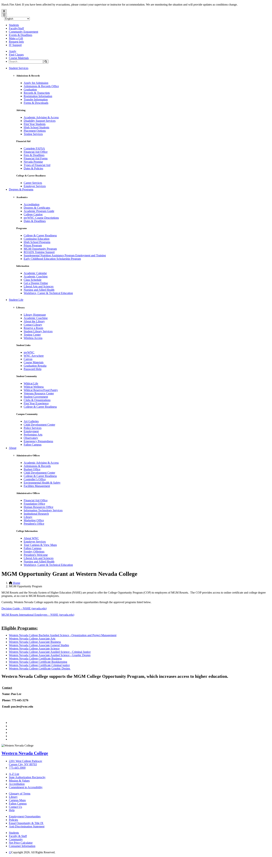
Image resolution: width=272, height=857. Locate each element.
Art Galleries (31, 421)
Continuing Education (36, 238)
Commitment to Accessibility (26, 787)
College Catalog (33, 214)
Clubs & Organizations (37, 400)
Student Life (16, 299)
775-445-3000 (17, 767)
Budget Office (32, 469)
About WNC (31, 538)
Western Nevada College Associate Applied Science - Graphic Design (49, 655)
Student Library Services (38, 331)
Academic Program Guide (39, 211)
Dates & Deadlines (35, 221)
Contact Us (15, 806)
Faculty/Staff (16, 28)
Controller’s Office (35, 479)
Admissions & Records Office (41, 86)
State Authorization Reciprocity (27, 777)
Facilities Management (37, 486)
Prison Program (33, 245)
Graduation (30, 89)
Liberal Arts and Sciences (38, 286)
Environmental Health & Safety (42, 482)
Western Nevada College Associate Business (35, 641)
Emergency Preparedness (38, 441)
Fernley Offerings (34, 551)
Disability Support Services (40, 120)
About (12, 447)
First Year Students (35, 124)
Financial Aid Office (36, 151)
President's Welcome (36, 554)
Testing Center (32, 334)
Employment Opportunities (25, 816)
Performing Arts (33, 434)
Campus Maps (17, 800)
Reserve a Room (33, 328)
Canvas (28, 359)
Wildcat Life (31, 383)
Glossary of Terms (19, 793)
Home (16, 583)
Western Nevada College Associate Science (34, 648)
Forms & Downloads (36, 102)
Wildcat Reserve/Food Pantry (41, 390)
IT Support (15, 45)
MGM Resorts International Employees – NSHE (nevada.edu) (37, 614)
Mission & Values (19, 780)
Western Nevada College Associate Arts (32, 638)
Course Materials (19, 57)
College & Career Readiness (40, 235)
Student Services (18, 68)
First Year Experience (36, 403)
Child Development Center (39, 424)
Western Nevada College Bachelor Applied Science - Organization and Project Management (62, 635)
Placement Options (35, 130)
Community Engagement (23, 31)
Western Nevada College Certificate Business (35, 658)
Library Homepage (35, 314)
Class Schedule (32, 279)
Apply (12, 51)
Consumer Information (22, 846)
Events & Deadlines (20, 35)
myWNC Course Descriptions (41, 217)
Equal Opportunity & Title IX (26, 823)
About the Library (34, 321)
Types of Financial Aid (37, 165)
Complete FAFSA (34, 148)
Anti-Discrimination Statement (26, 826)
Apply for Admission (36, 82)
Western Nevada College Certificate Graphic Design (40, 668)
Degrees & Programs (21, 189)
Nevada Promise (33, 161)
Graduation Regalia (35, 365)
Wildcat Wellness (34, 386)
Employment (31, 431)
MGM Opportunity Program (40, 248)
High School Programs (37, 242)
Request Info (16, 41)
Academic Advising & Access (41, 117)
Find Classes (16, 54)
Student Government (36, 396)
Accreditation (31, 204)
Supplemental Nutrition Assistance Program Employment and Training (65, 255)
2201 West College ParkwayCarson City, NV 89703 (25, 762)
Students (14, 25)
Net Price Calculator (21, 842)
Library (28, 517)
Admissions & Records (37, 466)
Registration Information (38, 96)
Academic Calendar (35, 273)
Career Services (33, 182)
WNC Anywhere (34, 355)
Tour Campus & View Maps (40, 544)
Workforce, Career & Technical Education (48, 293)
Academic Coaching (36, 276)
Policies (13, 819)
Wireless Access (33, 338)
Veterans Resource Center (39, 393)
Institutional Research (36, 513)
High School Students (36, 127)
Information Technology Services (43, 510)
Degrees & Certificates (37, 207)
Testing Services (33, 134)
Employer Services (35, 186)
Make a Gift (16, 38)
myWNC (29, 352)
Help (12, 810)
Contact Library (33, 324)
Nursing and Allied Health (39, 289)
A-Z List (14, 774)
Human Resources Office (38, 507)
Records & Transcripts (37, 92)
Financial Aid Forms (36, 158)
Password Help (32, 369)
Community (16, 839)
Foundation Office (34, 503)
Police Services (32, 428)
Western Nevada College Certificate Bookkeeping (38, 661)
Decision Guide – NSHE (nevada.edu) (24, 608)
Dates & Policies (33, 168)
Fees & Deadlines (34, 155)
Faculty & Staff (18, 836)
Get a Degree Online (36, 283)
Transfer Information (36, 99)
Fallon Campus (32, 444)
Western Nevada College (24, 753)
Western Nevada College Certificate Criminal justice (39, 665)
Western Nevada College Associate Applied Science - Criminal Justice (50, 651)
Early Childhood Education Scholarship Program (52, 258)
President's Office (34, 523)
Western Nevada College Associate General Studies (39, 645)
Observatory (31, 437)
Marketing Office (34, 520)
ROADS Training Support (39, 252)
